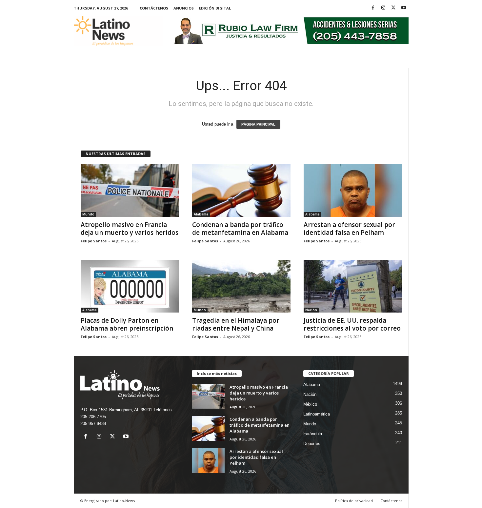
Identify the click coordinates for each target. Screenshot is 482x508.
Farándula (312, 433)
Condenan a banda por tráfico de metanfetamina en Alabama (240, 228)
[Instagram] (383, 8)
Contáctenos (154, 8)
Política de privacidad (354, 500)
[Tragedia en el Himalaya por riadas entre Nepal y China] (241, 286)
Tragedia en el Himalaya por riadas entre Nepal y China (235, 324)
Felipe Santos (94, 240)
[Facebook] (373, 8)
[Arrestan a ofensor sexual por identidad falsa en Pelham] (353, 190)
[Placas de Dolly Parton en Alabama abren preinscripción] (130, 286)
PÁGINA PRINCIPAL (258, 124)
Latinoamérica (316, 414)
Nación (311, 310)
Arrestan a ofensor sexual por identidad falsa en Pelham (349, 228)
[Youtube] (404, 8)
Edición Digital (215, 8)
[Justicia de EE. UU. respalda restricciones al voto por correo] (353, 286)
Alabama (201, 214)
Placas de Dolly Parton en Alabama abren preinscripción (127, 324)
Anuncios (183, 8)
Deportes (311, 443)
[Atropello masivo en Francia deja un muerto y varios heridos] (130, 190)
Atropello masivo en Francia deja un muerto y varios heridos (129, 228)
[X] (393, 8)
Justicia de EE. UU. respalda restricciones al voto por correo (352, 324)
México (310, 404)
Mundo (88, 214)
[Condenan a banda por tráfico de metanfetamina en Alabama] (241, 190)
